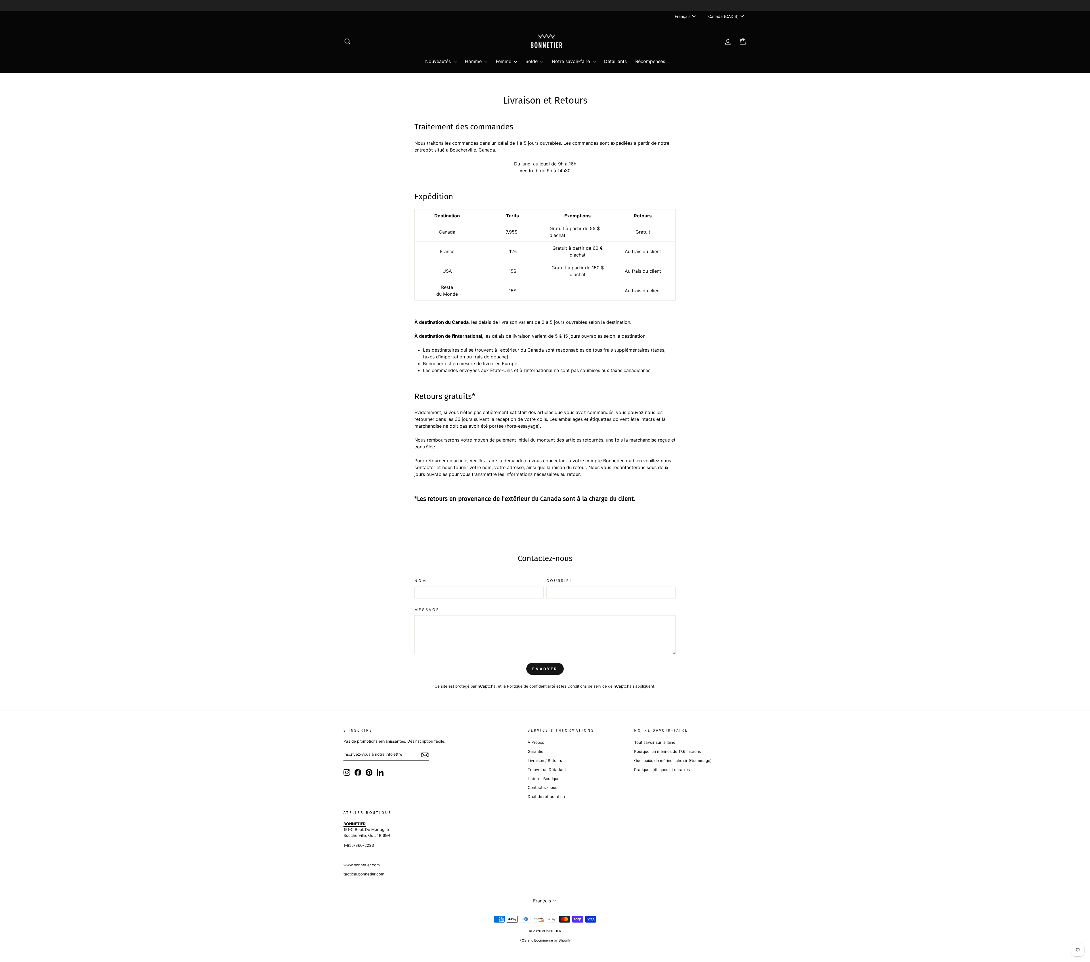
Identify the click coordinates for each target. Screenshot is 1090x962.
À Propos (536, 742)
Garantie (535, 751)
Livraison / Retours (545, 760)
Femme (504, 61)
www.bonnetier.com (361, 865)
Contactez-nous (542, 787)
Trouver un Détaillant (547, 769)
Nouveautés (438, 61)
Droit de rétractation (546, 796)
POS (523, 940)
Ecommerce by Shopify (552, 940)
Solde (532, 61)
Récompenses (650, 61)
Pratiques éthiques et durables (662, 769)
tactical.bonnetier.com (363, 874)
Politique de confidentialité (531, 686)
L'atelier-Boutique (543, 778)
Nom (420, 581)
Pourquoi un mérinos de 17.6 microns (667, 751)
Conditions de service (587, 686)
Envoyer (544, 669)
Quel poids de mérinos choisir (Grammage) (673, 760)
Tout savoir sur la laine (654, 742)
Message (427, 610)
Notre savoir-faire (571, 61)
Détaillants (615, 61)
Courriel (559, 581)
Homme (474, 61)
